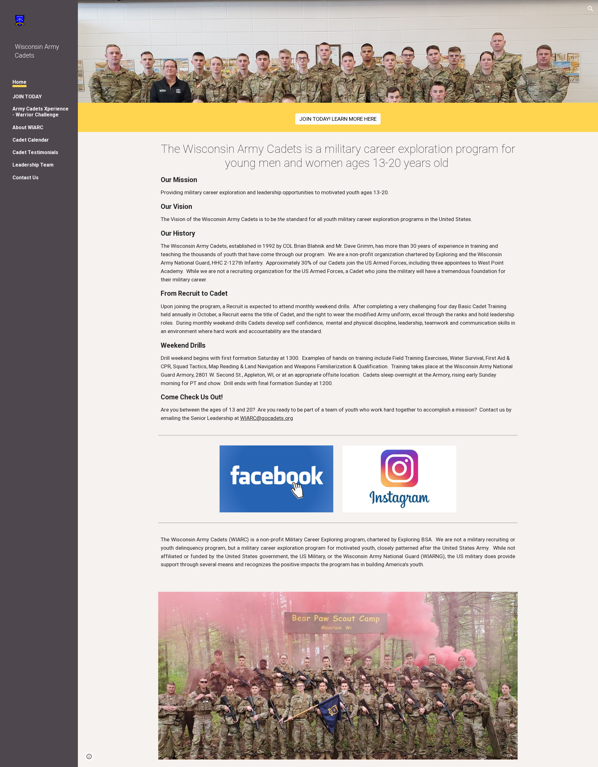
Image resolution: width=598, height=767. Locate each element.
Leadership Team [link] (33, 165)
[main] (338, 282)
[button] (590, 8)
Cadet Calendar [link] (30, 140)
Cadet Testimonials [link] (35, 152)
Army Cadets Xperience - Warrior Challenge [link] (40, 112)
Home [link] (19, 82)
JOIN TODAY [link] (27, 97)
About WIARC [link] (27, 127)
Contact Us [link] (25, 178)
